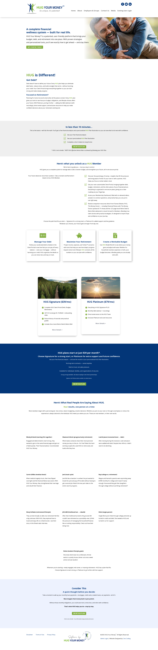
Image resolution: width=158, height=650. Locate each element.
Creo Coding (127, 638)
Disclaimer (29, 635)
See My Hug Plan (79, 147)
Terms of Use (40, 635)
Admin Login (104, 638)
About (79, 11)
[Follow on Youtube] (126, 4)
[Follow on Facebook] (122, 4)
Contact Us (105, 11)
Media (113, 11)
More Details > (57, 330)
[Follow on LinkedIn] (130, 4)
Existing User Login (124, 11)
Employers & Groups (91, 11)
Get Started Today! (35, 47)
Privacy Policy (51, 635)
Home (73, 11)
